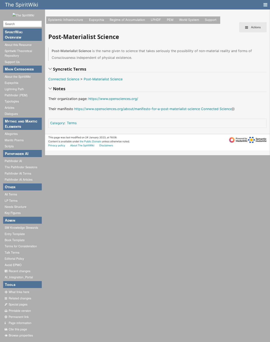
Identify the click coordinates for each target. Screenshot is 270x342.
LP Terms (11, 200)
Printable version (20, 310)
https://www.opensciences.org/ (113, 99)
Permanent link (19, 317)
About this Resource (18, 45)
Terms (72, 123)
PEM (170, 20)
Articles (9, 107)
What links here (19, 292)
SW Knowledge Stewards (21, 227)
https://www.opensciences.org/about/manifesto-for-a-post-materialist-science (137, 109)
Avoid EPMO (13, 265)
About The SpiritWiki (82, 145)
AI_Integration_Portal (19, 277)
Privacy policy (56, 145)
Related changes (20, 298)
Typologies (12, 101)
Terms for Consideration (21, 246)
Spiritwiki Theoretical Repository (18, 53)
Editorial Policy (14, 258)
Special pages (18, 304)
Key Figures (13, 213)
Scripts (9, 146)
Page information (20, 323)
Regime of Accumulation (127, 20)
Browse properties (21, 335)
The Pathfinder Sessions (21, 167)
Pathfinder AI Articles (18, 179)
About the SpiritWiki (18, 76)
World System (189, 20)
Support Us (12, 62)
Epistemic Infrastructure (65, 20)
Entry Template (15, 234)
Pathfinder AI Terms (18, 173)
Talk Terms (12, 252)
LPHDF (156, 20)
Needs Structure (15, 207)
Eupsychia (11, 83)
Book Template (15, 240)
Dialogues (11, 114)
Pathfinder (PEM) (16, 95)
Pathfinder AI (13, 161)
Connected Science (63, 79)
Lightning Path (14, 89)
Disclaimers (106, 145)
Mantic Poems (14, 140)
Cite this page (18, 329)
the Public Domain (90, 141)
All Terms (11, 194)
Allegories (11, 134)
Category (57, 123)
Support (210, 20)
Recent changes (19, 271)
